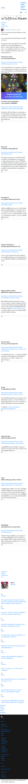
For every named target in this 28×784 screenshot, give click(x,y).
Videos (3, 746)
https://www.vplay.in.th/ (17, 308)
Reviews (3, 724)
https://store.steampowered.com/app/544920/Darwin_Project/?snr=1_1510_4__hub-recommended (13, 349)
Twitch (2, 710)
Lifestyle (3, 743)
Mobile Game (5, 729)
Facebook (3, 705)
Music (2, 758)
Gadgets (3, 740)
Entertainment (5, 754)
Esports (3, 766)
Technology (4, 741)
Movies (3, 756)
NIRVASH (8, 29)
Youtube (2, 709)
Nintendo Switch (5, 731)
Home (2, 718)
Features (3, 596)
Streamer (3, 772)
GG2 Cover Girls (5, 769)
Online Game (4, 726)
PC (2, 728)
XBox (2, 735)
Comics (3, 760)
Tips (2, 763)
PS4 (2, 733)
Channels (3, 777)
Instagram (3, 712)
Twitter (2, 707)
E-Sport (3, 775)
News (2, 608)
